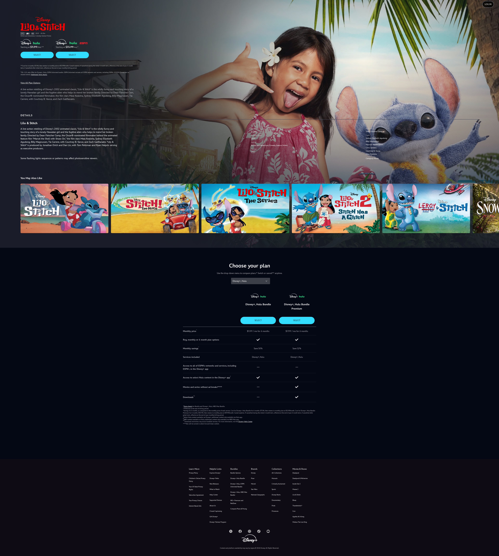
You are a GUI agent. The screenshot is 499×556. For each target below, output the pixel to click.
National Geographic (258, 495)
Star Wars (254, 489)
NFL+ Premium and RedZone (236, 502)
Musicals (275, 478)
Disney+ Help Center (245, 421)
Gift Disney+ (214, 517)
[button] (218, 469)
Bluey (294, 500)
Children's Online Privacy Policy (197, 479)
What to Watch (214, 489)
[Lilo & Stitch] (64, 208)
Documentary (276, 500)
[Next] (494, 208)
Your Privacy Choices (195, 500)
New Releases (214, 484)
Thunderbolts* (297, 506)
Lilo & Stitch (296, 495)
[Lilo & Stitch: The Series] (245, 208)
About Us (213, 506)
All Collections (277, 473)
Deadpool (296, 473)
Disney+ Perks (214, 478)
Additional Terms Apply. (39, 75)
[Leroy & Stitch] (426, 208)
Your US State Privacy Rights (196, 488)
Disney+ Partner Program (218, 522)
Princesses (275, 511)
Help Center (214, 495)
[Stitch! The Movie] (155, 208)
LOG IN (488, 4)
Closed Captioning (216, 511)
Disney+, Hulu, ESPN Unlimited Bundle (237, 485)
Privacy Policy (193, 473)
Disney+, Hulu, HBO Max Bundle (238, 493)
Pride (273, 506)
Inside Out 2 (296, 484)
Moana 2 (295, 489)
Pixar (252, 478)
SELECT (37, 55)
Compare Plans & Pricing (238, 509)
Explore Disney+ (215, 473)
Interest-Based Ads (195, 506)
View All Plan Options (30, 83)
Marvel (253, 484)
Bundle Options (235, 473)
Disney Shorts (276, 495)
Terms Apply (188, 406)
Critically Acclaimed (278, 484)
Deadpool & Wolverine (300, 478)
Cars (294, 511)
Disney (253, 473)
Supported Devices (216, 500)
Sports (274, 489)
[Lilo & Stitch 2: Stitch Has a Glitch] (336, 208)
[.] (230, 531)
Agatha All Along (298, 517)
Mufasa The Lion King (300, 522)
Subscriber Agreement (196, 495)
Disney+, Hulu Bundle (237, 478)
